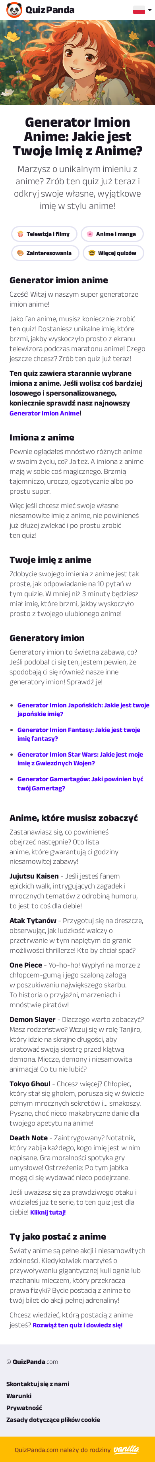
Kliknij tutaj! (48, 1212)
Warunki (18, 1395)
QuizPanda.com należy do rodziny (63, 1449)
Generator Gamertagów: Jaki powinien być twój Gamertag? (80, 783)
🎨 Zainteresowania (44, 252)
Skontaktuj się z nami (37, 1383)
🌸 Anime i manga (111, 233)
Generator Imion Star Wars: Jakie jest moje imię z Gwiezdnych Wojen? (80, 759)
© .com (32, 1361)
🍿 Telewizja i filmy (43, 233)
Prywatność (24, 1407)
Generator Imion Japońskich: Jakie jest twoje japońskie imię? (83, 709)
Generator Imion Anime (44, 413)
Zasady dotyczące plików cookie (53, 1419)
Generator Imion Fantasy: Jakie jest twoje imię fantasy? (78, 734)
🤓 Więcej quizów (112, 252)
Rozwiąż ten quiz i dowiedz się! (77, 1325)
